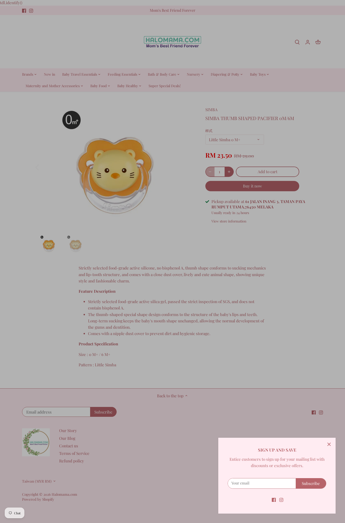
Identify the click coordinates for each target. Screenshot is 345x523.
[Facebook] (274, 499)
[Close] (329, 444)
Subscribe (311, 483)
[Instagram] (281, 499)
